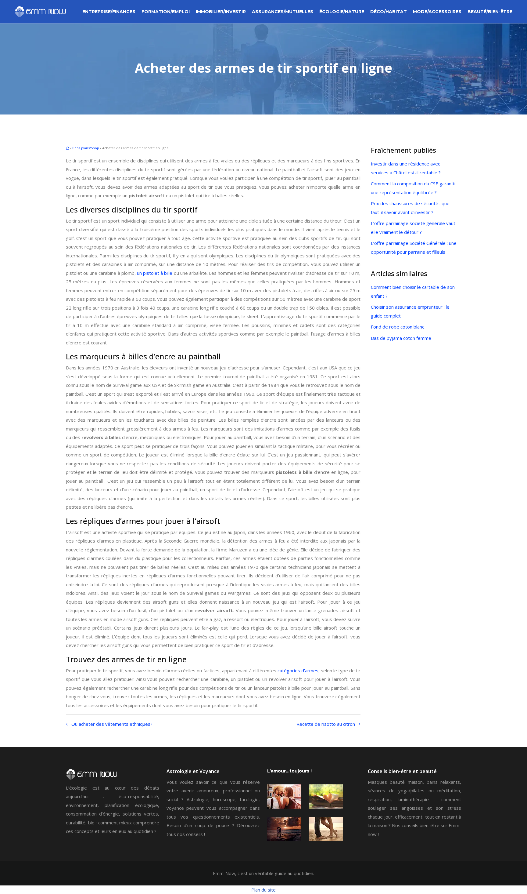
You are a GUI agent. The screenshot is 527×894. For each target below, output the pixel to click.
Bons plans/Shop (85, 148)
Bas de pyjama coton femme (401, 338)
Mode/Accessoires (437, 11)
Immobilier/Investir (221, 11)
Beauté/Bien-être (490, 11)
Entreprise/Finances (108, 11)
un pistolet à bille (154, 273)
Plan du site (263, 890)
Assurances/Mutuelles (282, 11)
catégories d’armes (298, 670)
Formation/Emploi (166, 11)
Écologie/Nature (341, 11)
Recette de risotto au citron (325, 724)
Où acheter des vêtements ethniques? (111, 724)
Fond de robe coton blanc (397, 327)
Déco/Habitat (388, 11)
